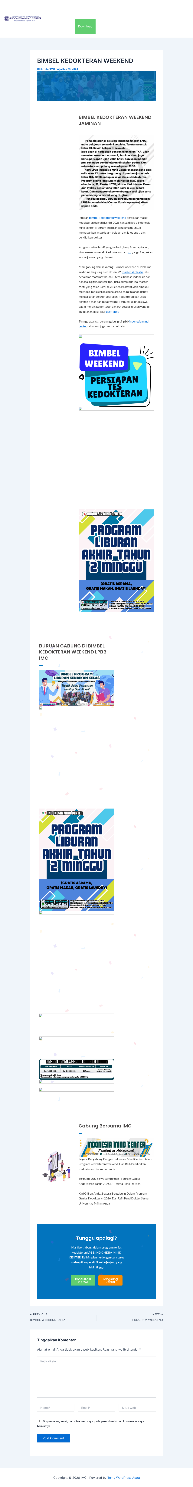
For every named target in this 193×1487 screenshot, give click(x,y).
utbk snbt (112, 311)
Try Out (53, 26)
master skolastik (132, 272)
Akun (68, 26)
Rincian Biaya (115, 7)
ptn (129, 252)
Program (69, 7)
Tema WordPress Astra (123, 1477)
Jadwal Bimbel (164, 7)
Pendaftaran (139, 7)
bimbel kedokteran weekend (107, 217)
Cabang (90, 7)
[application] (77, 7)
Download (85, 26)
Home (52, 7)
